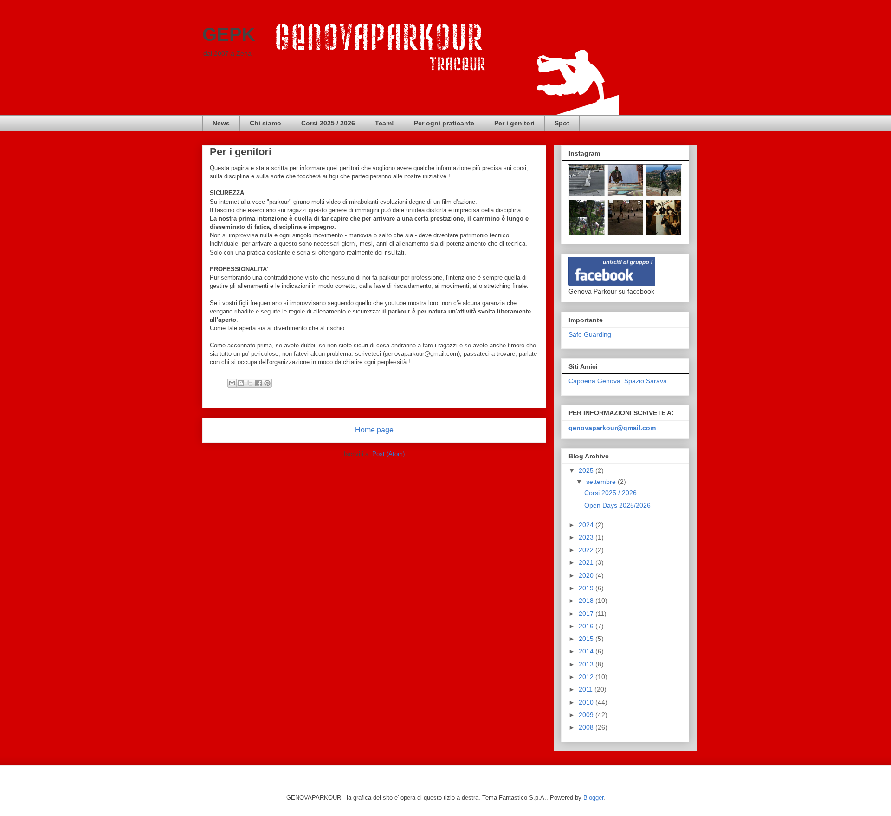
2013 (587, 664)
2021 (587, 562)
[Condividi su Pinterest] (267, 383)
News (221, 123)
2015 (587, 638)
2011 (586, 689)
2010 (587, 702)
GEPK (228, 34)
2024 (587, 525)
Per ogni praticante (444, 123)
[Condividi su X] (249, 383)
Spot (562, 123)
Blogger (593, 797)
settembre (602, 481)
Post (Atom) (388, 453)
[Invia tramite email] (232, 383)
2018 (587, 600)
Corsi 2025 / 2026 (328, 123)
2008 (587, 727)
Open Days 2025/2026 (617, 505)
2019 (587, 588)
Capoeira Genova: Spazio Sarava (617, 381)
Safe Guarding (589, 334)
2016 (587, 626)
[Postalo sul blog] (240, 383)
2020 (587, 575)
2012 (587, 676)
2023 (587, 537)
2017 (587, 613)
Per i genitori (514, 123)
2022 (587, 550)
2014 (587, 651)
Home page (374, 430)
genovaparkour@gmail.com (612, 427)
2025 (587, 470)
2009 (587, 714)
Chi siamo (265, 123)
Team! (384, 123)
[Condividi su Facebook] (258, 383)
